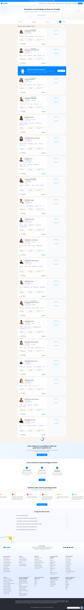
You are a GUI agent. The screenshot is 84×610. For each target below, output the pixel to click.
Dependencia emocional (53, 572)
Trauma (51, 571)
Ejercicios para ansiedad (7, 589)
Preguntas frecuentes (58, 3)
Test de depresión (68, 559)
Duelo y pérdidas (52, 568)
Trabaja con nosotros (68, 3)
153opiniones (29, 222)
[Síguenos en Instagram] (71, 547)
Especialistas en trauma (22, 587)
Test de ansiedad (68, 560)
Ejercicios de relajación (7, 586)
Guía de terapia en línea (7, 559)
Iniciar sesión (75, 3)
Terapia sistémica (52, 581)
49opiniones (29, 364)
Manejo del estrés (52, 565)
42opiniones (29, 383)
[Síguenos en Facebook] (64, 547)
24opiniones (29, 324)
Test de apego (67, 565)
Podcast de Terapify (7, 560)
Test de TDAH (67, 568)
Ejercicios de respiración (7, 587)
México (35, 579)
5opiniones (28, 120)
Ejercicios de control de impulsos (8, 580)
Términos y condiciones (7, 571)
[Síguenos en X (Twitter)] (65, 547)
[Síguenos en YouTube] (72, 547)
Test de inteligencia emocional (70, 571)
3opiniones (28, 305)
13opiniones (29, 243)
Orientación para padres (22, 563)
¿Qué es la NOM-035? (37, 557)
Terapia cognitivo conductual (54, 579)
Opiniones (49, 3)
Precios (46, 3)
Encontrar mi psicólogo (42, 454)
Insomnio (51, 569)
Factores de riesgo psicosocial (39, 562)
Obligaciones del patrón (38, 560)
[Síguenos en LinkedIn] (67, 547)
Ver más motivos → (53, 574)
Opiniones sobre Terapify (7, 562)
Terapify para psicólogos (22, 565)
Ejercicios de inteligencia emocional (9, 583)
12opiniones (29, 162)
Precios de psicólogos (7, 563)
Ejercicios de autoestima (7, 578)
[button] (81, 608)
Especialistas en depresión (23, 581)
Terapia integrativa (53, 584)
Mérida (66, 587)
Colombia (35, 581)
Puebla (66, 581)
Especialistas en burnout (22, 595)
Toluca (66, 589)
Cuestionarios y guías (37, 563)
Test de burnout (67, 562)
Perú (35, 584)
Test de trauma (67, 557)
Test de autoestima (68, 563)
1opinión (28, 101)
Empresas (53, 3)
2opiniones (28, 53)
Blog (63, 3)
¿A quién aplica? (36, 559)
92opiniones (29, 284)
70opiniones (29, 141)
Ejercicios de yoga (6, 592)
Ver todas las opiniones (42, 504)
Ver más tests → (68, 573)
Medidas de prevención (38, 565)
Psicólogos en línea (41, 3)
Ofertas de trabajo (6, 568)
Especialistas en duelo (22, 589)
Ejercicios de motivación (7, 584)
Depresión (51, 560)
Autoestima (51, 563)
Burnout (51, 566)
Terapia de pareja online (22, 560)
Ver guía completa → (37, 568)
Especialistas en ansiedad (23, 579)
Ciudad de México (68, 579)
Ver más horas (56, 34)
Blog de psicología (6, 557)
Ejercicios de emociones (7, 581)
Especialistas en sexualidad (23, 593)
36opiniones (29, 423)
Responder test (61, 70)
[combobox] (50, 30)
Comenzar (80, 3)
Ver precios (42, 479)
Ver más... (44, 36)
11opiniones (29, 264)
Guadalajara (67, 584)
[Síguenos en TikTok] (69, 547)
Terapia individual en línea (23, 559)
